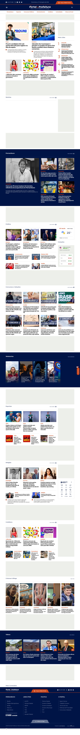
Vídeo (24, 652)
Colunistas (22, 607)
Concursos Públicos (29, 11)
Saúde (16, 492)
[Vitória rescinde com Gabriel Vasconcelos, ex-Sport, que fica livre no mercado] (48, 416)
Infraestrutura (64, 49)
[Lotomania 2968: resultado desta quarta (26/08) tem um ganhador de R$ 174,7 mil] (31, 65)
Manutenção (64, 55)
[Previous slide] (72, 637)
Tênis (7, 423)
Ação (15, 435)
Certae (25, 328)
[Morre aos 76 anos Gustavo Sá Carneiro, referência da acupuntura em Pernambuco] (22, 170)
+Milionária (8, 72)
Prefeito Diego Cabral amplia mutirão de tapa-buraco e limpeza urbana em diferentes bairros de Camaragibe (67, 59)
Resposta (43, 652)
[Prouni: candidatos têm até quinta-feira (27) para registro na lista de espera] (17, 31)
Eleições (8, 242)
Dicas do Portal (69, 11)
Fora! (24, 423)
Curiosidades (59, 11)
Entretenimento (41, 11)
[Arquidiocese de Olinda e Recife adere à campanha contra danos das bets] (10, 495)
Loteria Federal (17, 551)
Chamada (63, 42)
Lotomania (26, 72)
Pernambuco (10, 11)
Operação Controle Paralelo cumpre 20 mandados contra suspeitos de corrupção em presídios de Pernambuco (67, 73)
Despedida (8, 184)
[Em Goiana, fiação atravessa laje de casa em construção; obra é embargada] (31, 645)
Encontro (43, 242)
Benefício (43, 171)
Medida (43, 263)
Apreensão (61, 171)
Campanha (61, 194)
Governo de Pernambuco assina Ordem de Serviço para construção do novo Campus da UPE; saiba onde (67, 52)
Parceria (25, 480)
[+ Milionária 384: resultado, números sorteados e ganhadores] (13, 65)
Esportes (18, 11)
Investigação (64, 70)
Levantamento (18, 254)
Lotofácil (43, 72)
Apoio (59, 305)
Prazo (62, 63)
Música (42, 480)
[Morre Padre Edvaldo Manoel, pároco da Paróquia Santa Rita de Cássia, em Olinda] (13, 473)
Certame (43, 305)
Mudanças (43, 328)
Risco (50, 551)
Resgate (8, 652)
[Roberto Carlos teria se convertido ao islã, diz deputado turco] (36, 495)
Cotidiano (50, 11)
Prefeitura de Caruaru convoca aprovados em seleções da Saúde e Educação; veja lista (66, 45)
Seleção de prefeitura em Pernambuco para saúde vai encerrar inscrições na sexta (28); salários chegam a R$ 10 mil (67, 66)
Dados (16, 263)
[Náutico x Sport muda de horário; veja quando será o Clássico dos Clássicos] (44, 438)
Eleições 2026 (44, 254)
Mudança (51, 435)
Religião (43, 492)
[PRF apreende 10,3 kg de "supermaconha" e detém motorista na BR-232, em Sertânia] (26, 554)
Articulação (26, 242)
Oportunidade (9, 305)
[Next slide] (74, 637)
